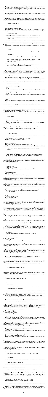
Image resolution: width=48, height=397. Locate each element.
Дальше (24, 392)
